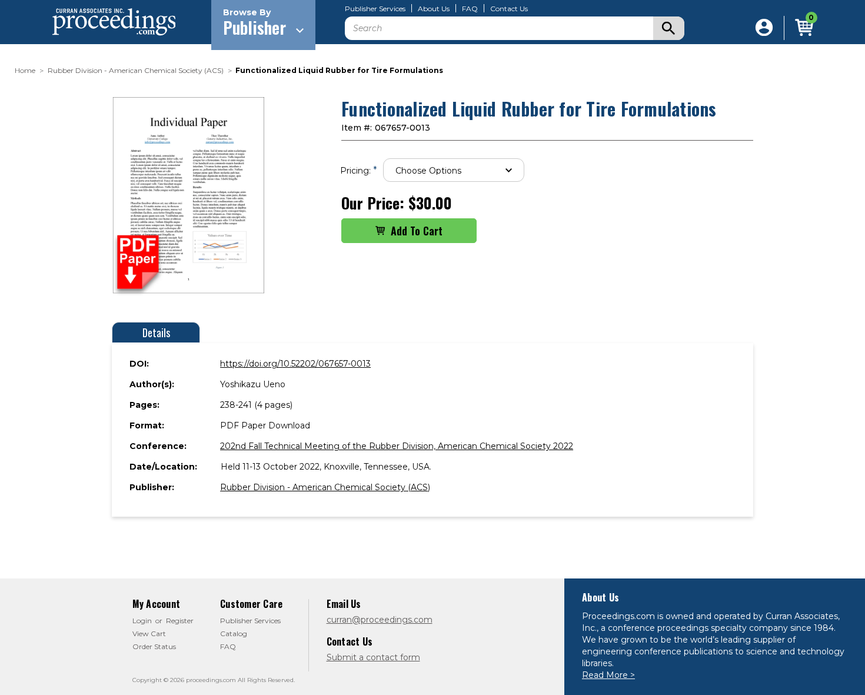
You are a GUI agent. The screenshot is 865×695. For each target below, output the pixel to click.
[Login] (764, 28)
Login (142, 620)
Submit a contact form (373, 657)
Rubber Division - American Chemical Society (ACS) (325, 487)
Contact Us (509, 8)
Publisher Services (375, 8)
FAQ (470, 8)
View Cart (149, 633)
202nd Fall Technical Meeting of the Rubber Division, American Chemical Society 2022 (396, 446)
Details (156, 332)
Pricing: (358, 170)
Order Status (154, 646)
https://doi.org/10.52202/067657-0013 (295, 363)
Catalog (233, 633)
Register (180, 620)
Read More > (608, 675)
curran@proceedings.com (379, 619)
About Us (434, 8)
